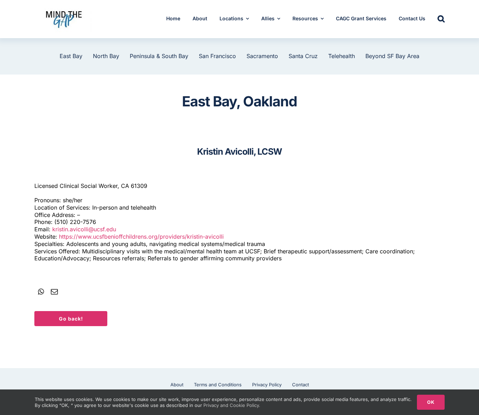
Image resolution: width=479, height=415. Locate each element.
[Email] (54, 292)
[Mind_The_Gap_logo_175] (63, 8)
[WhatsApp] (40, 292)
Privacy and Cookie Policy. (231, 405)
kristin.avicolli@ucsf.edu (84, 229)
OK (430, 402)
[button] (441, 19)
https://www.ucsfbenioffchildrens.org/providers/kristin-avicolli (141, 236)
